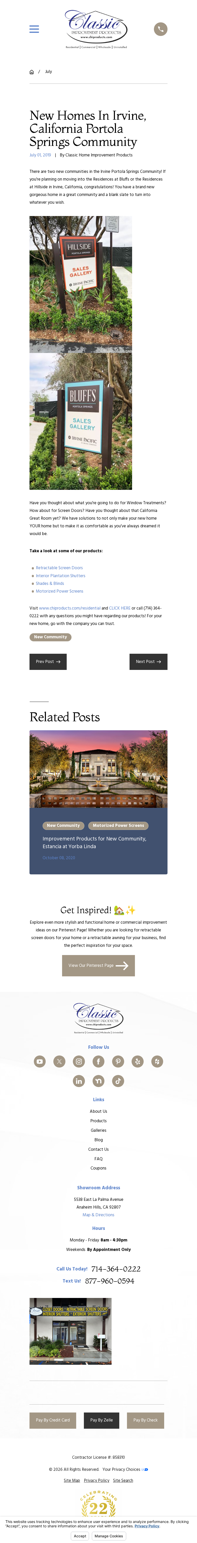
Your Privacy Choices (121, 1469)
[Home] (96, 29)
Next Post (145, 661)
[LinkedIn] (79, 1081)
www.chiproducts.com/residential (70, 608)
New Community (50, 637)
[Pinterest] (118, 1061)
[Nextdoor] (99, 1081)
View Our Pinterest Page (91, 965)
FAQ (98, 1159)
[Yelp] (138, 1061)
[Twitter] (59, 1061)
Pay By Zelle (101, 1420)
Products (98, 1121)
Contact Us (98, 1149)
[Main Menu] (34, 29)
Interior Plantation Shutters (60, 576)
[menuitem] (72, 1481)
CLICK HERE (120, 608)
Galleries (98, 1130)
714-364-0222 (116, 1269)
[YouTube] (40, 1061)
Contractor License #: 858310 (98, 1457)
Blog (98, 1140)
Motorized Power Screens (59, 591)
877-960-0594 (109, 1281)
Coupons (98, 1168)
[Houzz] (157, 1061)
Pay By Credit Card (53, 1420)
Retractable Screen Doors (59, 568)
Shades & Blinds (50, 583)
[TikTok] (118, 1081)
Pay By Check (145, 1420)
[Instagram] (79, 1061)
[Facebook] (99, 1061)
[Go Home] (31, 72)
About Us (98, 1111)
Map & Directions (98, 1215)
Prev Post (45, 661)
